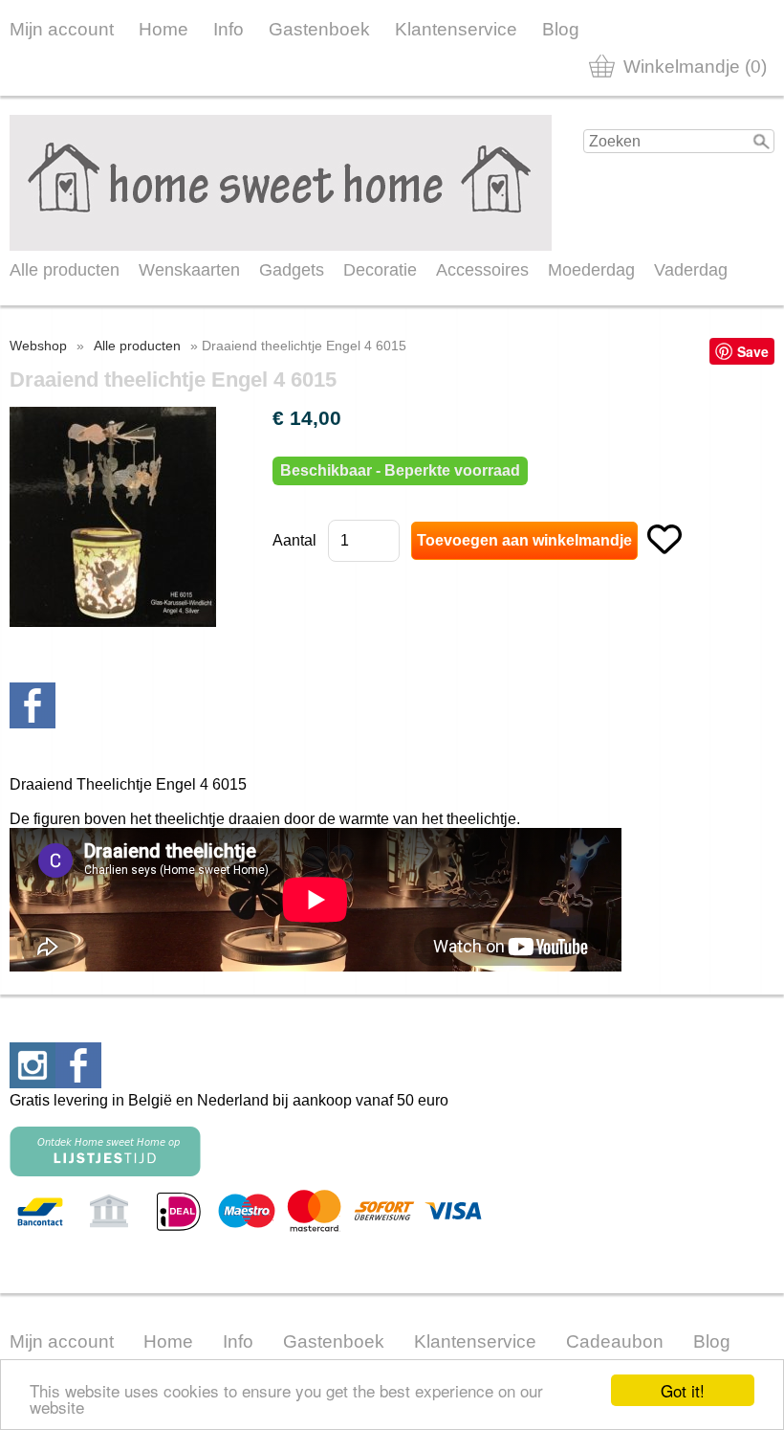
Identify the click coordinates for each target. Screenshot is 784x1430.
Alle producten (65, 269)
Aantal (294, 540)
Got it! (683, 1390)
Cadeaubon (615, 1341)
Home (163, 29)
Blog (560, 29)
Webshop (38, 345)
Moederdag (591, 269)
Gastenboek (319, 29)
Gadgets (291, 269)
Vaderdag (691, 269)
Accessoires (482, 269)
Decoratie (380, 269)
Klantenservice (456, 29)
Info (228, 29)
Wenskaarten (189, 269)
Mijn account (62, 29)
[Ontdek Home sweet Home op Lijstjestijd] (105, 1171)
